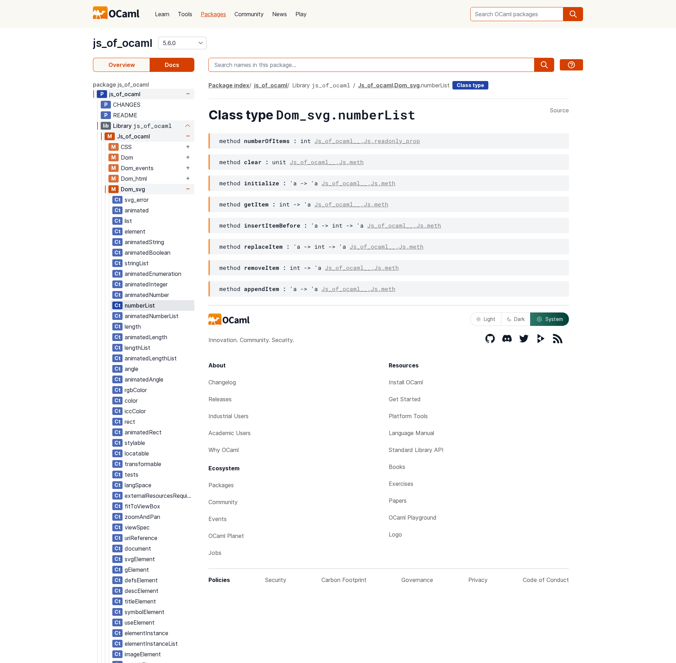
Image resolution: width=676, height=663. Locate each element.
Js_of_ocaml (133, 136)
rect (130, 421)
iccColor (135, 411)
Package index (228, 85)
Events (217, 518)
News (279, 14)
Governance (417, 579)
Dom (127, 157)
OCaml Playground (413, 517)
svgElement (140, 559)
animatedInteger (146, 284)
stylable (135, 442)
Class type (470, 85)
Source (559, 110)
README (125, 115)
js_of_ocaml (122, 43)
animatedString (144, 242)
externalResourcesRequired (159, 495)
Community (249, 14)
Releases (220, 399)
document (138, 548)
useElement (140, 622)
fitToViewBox (142, 506)
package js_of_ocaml (121, 84)
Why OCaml (223, 449)
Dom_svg (133, 189)
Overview (121, 64)
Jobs (214, 552)
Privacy (478, 579)
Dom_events (137, 168)
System (554, 319)
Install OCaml (406, 382)
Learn (162, 14)
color (131, 400)
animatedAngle (144, 379)
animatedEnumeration (153, 273)
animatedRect (143, 432)
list (128, 220)
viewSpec (137, 527)
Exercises (401, 483)
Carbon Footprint (344, 579)
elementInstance (146, 633)
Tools (185, 14)
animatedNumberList (152, 316)
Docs (172, 64)
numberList (140, 305)
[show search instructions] (571, 64)
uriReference (141, 537)
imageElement (143, 654)
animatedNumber (147, 294)
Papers (398, 500)
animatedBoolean (147, 252)
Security (275, 579)
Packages (213, 14)
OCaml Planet (226, 535)
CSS (126, 146)
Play (301, 14)
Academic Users (229, 432)
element (135, 231)
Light (489, 319)
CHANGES (126, 104)
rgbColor (136, 390)
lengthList (137, 347)
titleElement (140, 601)
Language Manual (411, 432)
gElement (137, 569)
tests (131, 474)
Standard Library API (416, 449)
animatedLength (146, 337)
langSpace (138, 485)
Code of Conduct (546, 579)
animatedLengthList (151, 358)
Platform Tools (408, 416)
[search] (573, 14)
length (133, 326)
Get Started (405, 399)
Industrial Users (228, 416)
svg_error (137, 199)
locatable (137, 453)
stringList (137, 263)
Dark (519, 319)
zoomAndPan (142, 516)
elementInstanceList (151, 643)
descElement (141, 590)
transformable (143, 463)
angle (131, 368)
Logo (395, 534)
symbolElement (144, 611)
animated (137, 210)
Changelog (222, 382)
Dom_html (134, 178)
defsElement (141, 580)
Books (397, 466)
